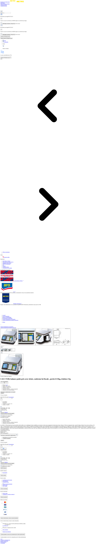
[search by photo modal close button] (1, 18)
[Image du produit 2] (6, 350)
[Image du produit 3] (9, 350)
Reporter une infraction (7, 531)
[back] (1, 11)
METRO (6, 412)
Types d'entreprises (6, 316)
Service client (5, 493)
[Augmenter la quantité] (12, 398)
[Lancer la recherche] (1, 25)
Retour (4, 322)
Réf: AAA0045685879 (4, 381)
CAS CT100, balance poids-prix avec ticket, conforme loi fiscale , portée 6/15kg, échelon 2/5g (35, 379)
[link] (49, 46)
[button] (48, 325)
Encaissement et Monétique (7, 318)
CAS (7, 385)
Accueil (4, 315)
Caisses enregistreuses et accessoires (9, 319)
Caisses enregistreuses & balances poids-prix (10, 320)
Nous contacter (5, 529)
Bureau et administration (7, 317)
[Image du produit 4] (13, 350)
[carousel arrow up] (1, 347)
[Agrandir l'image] (11, 364)
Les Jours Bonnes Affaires (18, 280)
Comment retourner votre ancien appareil (7, 413)
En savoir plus (11, 397)
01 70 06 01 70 (5, 525)
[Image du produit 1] (2, 350)
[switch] (6, 38)
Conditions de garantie (6, 438)
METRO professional (17, 303)
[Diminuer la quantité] (0, 398)
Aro (14, 291)
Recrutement (5, 472)
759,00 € (2, 393)
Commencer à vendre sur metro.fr (8, 494)
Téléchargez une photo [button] (6, 23)
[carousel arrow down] (1, 352)
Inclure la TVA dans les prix (5, 57)
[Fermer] (1, 59)
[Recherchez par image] (1, 14)
